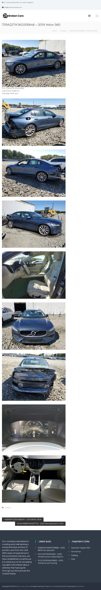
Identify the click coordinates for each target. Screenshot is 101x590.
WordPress (80, 586)
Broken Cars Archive (23, 586)
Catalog (63, 31)
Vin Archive (76, 551)
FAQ (73, 559)
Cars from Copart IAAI (80, 548)
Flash (53, 586)
